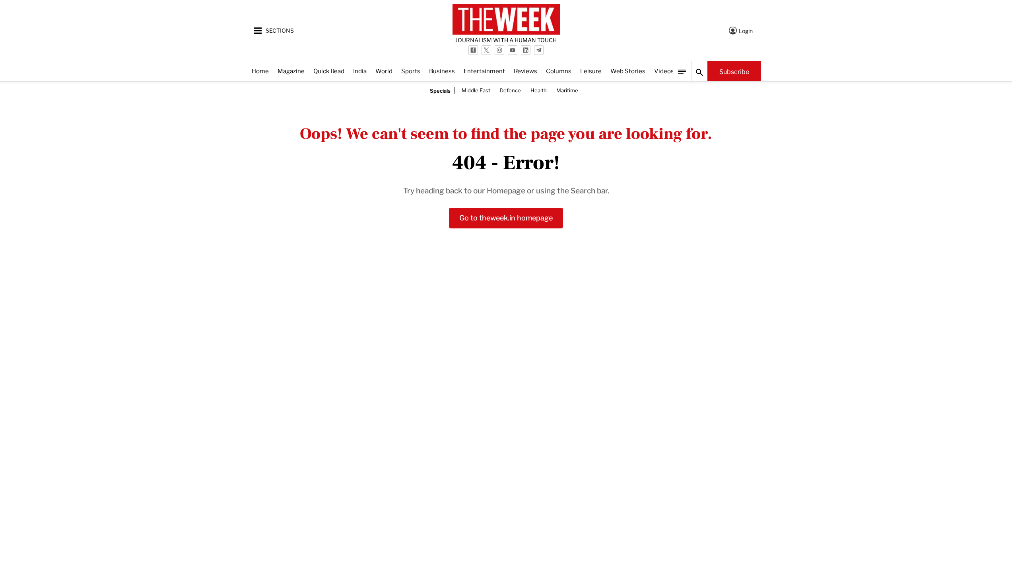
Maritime (567, 90)
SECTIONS (280, 30)
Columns (558, 70)
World (383, 70)
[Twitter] (486, 50)
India (360, 70)
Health (538, 90)
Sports (410, 70)
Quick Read (328, 70)
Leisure (591, 70)
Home (260, 70)
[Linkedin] (525, 50)
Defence (510, 90)
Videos (664, 70)
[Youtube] (512, 50)
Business (442, 70)
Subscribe (734, 71)
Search (699, 71)
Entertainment (484, 70)
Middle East (476, 90)
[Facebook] (473, 50)
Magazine (291, 70)
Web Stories (627, 70)
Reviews (525, 70)
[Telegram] (539, 50)
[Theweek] (506, 19)
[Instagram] (499, 50)
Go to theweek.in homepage (506, 217)
